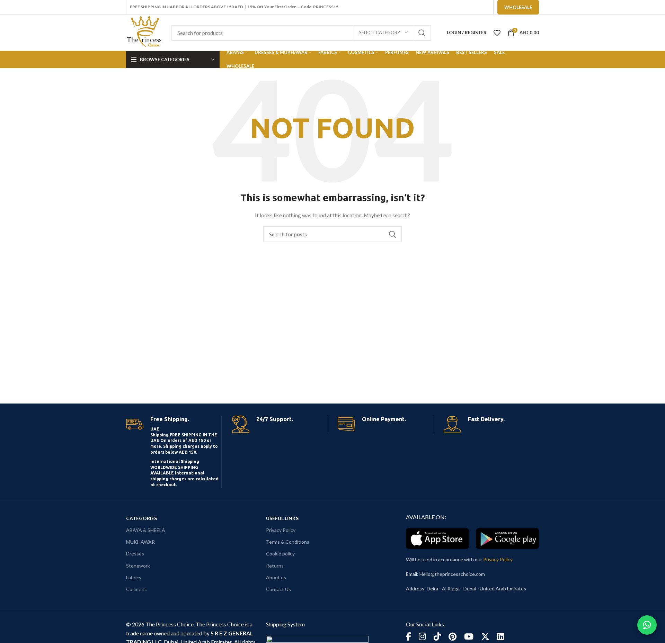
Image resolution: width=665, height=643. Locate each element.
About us (276, 577)
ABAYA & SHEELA (145, 530)
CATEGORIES (141, 518)
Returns (275, 566)
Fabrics (133, 577)
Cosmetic (136, 589)
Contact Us (278, 589)
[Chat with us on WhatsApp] (647, 625)
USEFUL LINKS (282, 518)
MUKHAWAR (140, 542)
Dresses (135, 553)
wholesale (518, 7)
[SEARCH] (422, 33)
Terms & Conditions (287, 542)
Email (411, 574)
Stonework (138, 566)
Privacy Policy (280, 530)
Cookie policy (280, 553)
